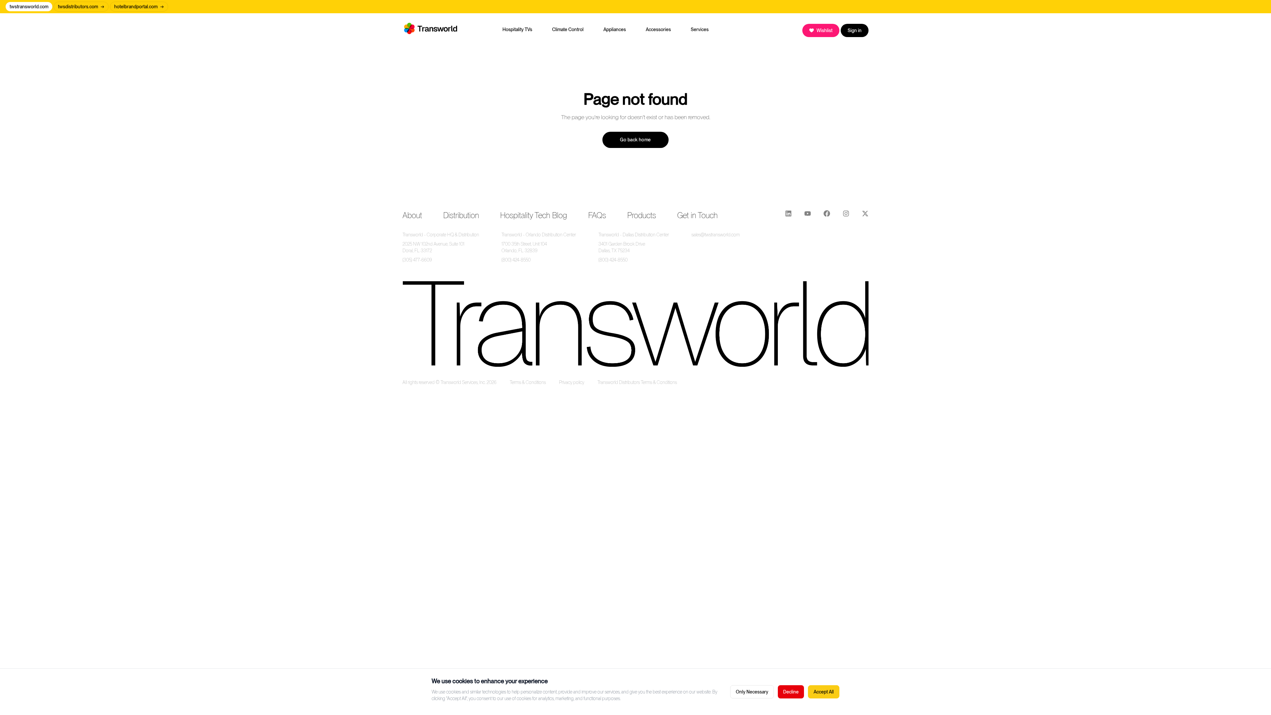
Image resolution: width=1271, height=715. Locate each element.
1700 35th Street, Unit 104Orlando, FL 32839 (524, 247)
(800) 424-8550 (516, 259)
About (412, 215)
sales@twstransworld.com (715, 234)
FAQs (597, 215)
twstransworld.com (29, 6)
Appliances (614, 29)
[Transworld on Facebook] (827, 215)
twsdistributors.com (81, 6)
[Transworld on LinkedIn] (788, 215)
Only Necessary (752, 691)
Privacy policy (571, 382)
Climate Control (568, 29)
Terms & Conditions (528, 382)
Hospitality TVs (517, 29)
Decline (791, 691)
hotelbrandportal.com (139, 6)
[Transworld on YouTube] (807, 215)
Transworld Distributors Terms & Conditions (637, 382)
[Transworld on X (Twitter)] (865, 215)
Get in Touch (697, 215)
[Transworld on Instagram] (846, 215)
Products (641, 215)
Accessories (658, 29)
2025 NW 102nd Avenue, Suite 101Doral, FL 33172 (433, 247)
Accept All (824, 691)
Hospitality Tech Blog (533, 215)
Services (700, 29)
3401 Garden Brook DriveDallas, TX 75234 (621, 247)
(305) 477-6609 (417, 259)
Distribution (461, 215)
